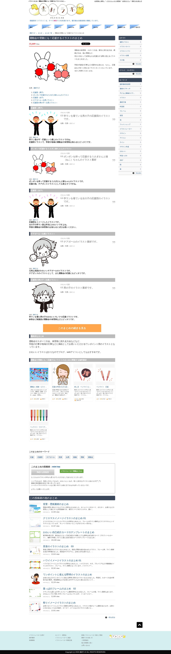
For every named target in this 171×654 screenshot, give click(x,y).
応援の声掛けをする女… (60, 387)
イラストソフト (125, 51)
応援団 (40, 457)
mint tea (56, 467)
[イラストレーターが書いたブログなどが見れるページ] (111, 28)
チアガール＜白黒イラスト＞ (43, 100)
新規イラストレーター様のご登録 (91, 635)
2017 (121, 160)
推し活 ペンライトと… (82, 387)
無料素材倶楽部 (125, 84)
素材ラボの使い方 (137, 1)
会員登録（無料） (99, 1)
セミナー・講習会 (60, 635)
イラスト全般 (124, 55)
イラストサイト (125, 46)
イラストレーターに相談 (63, 638)
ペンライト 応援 (102, 387)
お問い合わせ (85, 645)
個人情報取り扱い (87, 643)
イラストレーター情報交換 (63, 640)
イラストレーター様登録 (113, 1)
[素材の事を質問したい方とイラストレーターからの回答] (86, 28)
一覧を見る (111, 617)
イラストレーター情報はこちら (71, 471)
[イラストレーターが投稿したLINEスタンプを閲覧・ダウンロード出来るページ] (60, 28)
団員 (60, 457)
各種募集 (32, 640)
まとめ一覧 (48, 33)
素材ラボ (32, 33)
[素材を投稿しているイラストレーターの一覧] (48, 28)
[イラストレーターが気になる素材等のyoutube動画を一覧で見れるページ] (123, 28)
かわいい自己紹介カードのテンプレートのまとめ (68, 532)
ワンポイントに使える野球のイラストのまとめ (67, 574)
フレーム (123, 111)
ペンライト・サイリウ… (38, 427)
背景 (121, 115)
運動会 (90, 457)
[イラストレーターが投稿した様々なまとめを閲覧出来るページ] (73, 28)
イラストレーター (126, 129)
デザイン (123, 133)
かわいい (123, 151)
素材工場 (123, 102)
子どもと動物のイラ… (127, 93)
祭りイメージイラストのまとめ (59, 602)
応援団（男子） (39, 92)
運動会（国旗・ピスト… (38, 387)
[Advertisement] (115, 7)
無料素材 (32, 638)
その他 (122, 60)
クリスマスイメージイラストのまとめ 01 (64, 518)
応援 (32, 457)
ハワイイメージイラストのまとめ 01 (62, 560)
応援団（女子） (39, 97)
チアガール (51, 457)
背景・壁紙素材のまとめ (56, 504)
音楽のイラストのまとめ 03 (58, 546)
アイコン (123, 138)
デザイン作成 (124, 147)
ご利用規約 (84, 640)
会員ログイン (126, 1)
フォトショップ (125, 124)
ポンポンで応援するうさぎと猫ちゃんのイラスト (51, 95)
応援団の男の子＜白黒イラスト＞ (45, 103)
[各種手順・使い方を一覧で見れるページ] (136, 28)
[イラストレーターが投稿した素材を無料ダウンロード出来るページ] (35, 28)
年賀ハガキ (123, 156)
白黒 (67, 457)
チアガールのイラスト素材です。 (81, 241)
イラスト (123, 97)
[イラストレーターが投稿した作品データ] (98, 28)
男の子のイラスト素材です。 (79, 287)
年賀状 (122, 106)
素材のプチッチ (125, 89)
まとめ (40, 33)
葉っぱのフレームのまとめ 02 (59, 588)
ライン (122, 142)
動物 (75, 457)
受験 (82, 457)
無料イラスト (124, 42)
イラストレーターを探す (36, 635)
